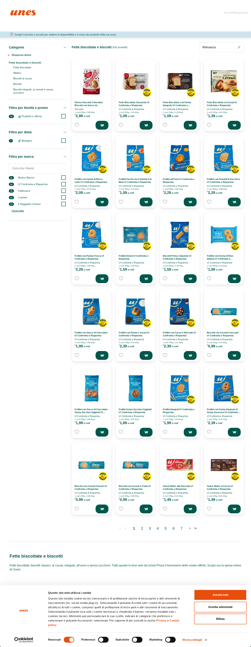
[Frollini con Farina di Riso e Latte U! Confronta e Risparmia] (91, 158)
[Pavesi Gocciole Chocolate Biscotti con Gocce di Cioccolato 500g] (91, 81)
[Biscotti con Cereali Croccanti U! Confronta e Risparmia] (224, 311)
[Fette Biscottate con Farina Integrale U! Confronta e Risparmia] (179, 81)
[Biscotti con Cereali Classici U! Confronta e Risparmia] (91, 465)
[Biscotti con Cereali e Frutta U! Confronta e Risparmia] (135, 465)
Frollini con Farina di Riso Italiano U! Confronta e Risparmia (220, 259)
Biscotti (17, 83)
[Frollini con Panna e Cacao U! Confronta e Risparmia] (135, 311)
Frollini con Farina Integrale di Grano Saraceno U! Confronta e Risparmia (223, 412)
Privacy (161, 620)
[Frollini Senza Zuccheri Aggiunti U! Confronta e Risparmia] (135, 388)
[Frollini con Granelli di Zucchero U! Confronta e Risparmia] (224, 158)
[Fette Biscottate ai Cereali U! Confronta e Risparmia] (224, 81)
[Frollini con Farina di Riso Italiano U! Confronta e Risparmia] (224, 235)
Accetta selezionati (220, 606)
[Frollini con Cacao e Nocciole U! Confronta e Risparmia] (179, 311)
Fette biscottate (22, 67)
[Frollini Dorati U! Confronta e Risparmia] (135, 235)
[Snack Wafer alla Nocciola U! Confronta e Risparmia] (179, 465)
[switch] (103, 640)
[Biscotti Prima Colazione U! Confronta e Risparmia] (179, 235)
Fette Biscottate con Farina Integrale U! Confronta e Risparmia (177, 105)
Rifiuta (220, 618)
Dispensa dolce (21, 54)
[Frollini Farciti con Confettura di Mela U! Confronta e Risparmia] (135, 158)
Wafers (17, 72)
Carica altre (18, 211)
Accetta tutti (220, 594)
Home (14, 11)
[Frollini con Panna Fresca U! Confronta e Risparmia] (91, 235)
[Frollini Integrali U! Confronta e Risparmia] (179, 388)
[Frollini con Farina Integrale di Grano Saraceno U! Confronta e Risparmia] (224, 388)
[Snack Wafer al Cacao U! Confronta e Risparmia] (224, 465)
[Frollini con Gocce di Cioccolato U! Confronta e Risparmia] (91, 311)
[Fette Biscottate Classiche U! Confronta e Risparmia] (135, 81)
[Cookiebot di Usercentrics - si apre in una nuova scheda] (24, 640)
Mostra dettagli (192, 639)
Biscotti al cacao (22, 78)
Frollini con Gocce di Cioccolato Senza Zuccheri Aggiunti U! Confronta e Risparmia (91, 412)
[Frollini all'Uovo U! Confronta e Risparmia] (179, 158)
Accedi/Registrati (236, 12)
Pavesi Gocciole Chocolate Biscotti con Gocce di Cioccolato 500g (89, 105)
